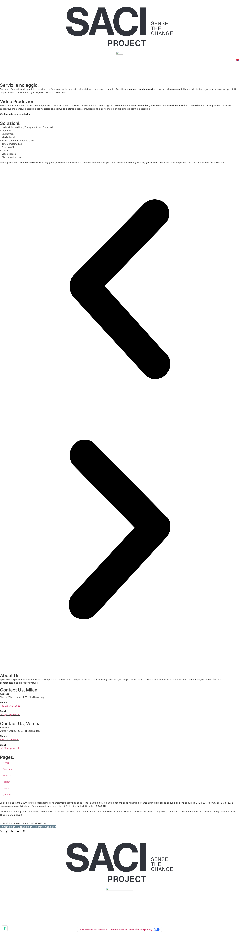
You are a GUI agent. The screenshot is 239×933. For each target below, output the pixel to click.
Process (7, 775)
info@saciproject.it (10, 714)
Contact (7, 794)
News (6, 788)
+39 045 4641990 (9, 739)
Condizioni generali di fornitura (62, 823)
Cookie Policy (25, 826)
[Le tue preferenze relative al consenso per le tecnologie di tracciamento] (4, 928)
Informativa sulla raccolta (93, 929)
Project (6, 781)
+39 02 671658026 (10, 705)
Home (6, 762)
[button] (119, 289)
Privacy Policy (8, 826)
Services (7, 769)
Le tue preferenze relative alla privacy (131, 929)
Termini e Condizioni (45, 826)
